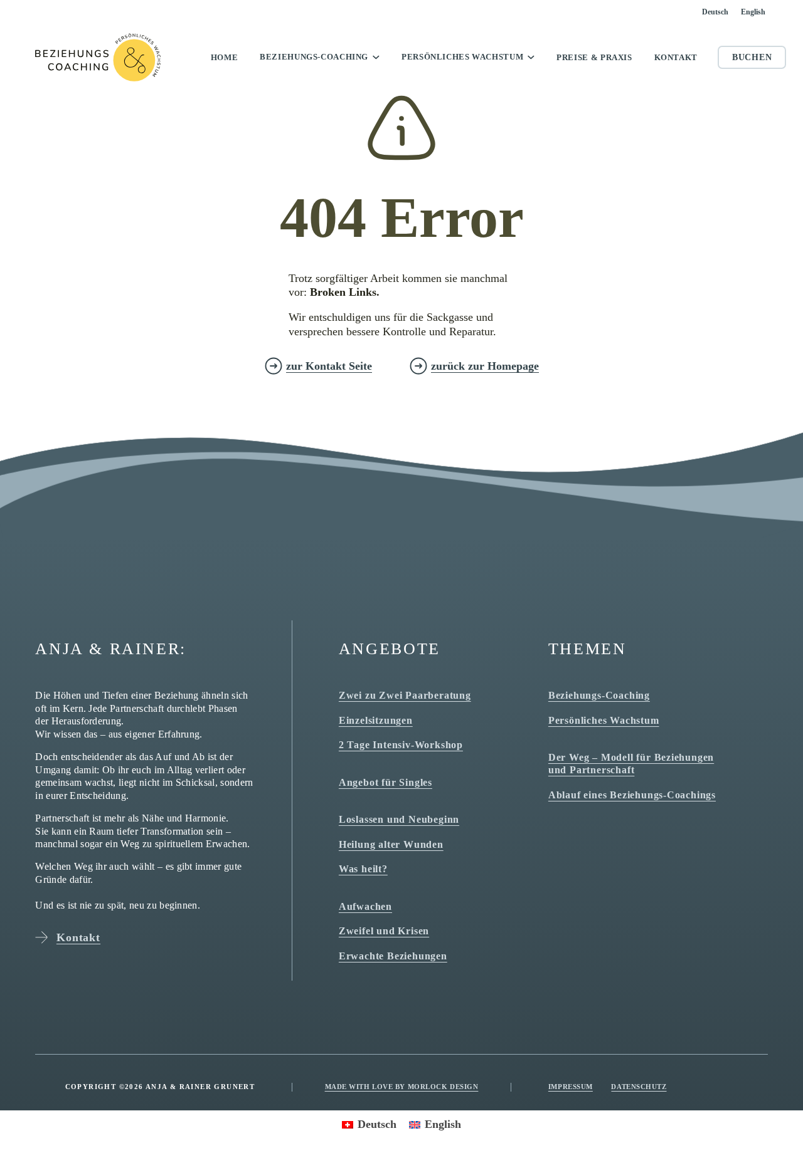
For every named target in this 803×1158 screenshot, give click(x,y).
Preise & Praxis (594, 57)
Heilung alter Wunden (391, 844)
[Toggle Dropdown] (375, 57)
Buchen (752, 57)
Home (224, 57)
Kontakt (676, 57)
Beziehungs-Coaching (314, 57)
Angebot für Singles (385, 782)
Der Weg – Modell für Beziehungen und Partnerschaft (631, 763)
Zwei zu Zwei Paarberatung (405, 695)
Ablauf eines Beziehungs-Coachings (632, 795)
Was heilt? (363, 868)
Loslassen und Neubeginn (399, 819)
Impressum (570, 1086)
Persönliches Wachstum (462, 57)
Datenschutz (638, 1086)
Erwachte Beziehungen (393, 956)
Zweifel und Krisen (384, 931)
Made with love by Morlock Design (402, 1086)
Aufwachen (365, 906)
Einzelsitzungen (376, 720)
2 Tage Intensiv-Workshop (401, 744)
